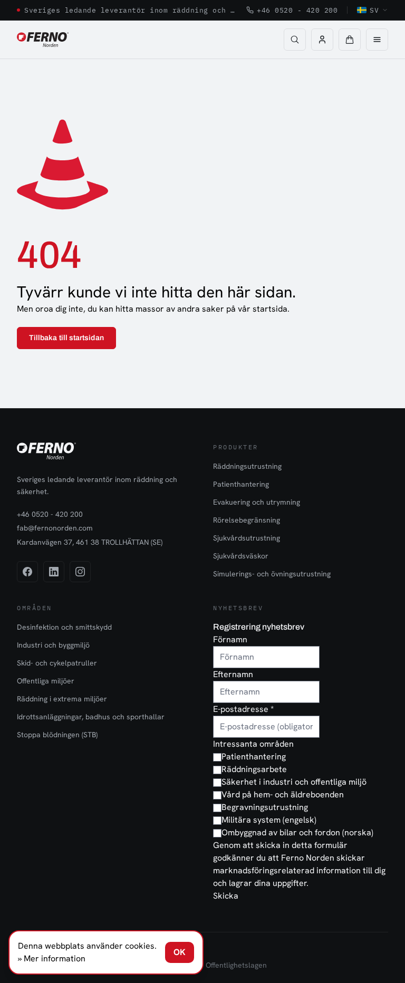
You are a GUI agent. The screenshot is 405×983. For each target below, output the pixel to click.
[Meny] (377, 39)
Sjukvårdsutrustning (246, 538)
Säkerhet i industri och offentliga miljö (294, 781)
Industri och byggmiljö (53, 645)
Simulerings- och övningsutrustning (272, 574)
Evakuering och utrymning (256, 502)
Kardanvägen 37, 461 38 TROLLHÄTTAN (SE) (89, 542)
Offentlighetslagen (236, 965)
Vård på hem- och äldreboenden (282, 794)
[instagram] (80, 571)
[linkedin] (53, 571)
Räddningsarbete (254, 769)
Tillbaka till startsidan (66, 338)
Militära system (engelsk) (268, 819)
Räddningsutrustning (247, 466)
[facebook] (27, 571)
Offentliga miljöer (45, 681)
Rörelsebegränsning (246, 520)
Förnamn (230, 639)
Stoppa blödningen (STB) (57, 734)
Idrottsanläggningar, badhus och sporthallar (91, 716)
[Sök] (295, 39)
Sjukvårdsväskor (240, 556)
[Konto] (322, 39)
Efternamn (233, 674)
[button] (350, 39)
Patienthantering (241, 484)
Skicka (225, 895)
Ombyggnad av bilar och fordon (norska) (297, 832)
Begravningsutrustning (264, 807)
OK (179, 952)
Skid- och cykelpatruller (57, 663)
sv (374, 10)
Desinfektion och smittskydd (64, 627)
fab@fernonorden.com (55, 528)
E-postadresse (243, 709)
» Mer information (51, 958)
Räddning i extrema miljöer (62, 698)
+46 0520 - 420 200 (297, 10)
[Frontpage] (43, 39)
